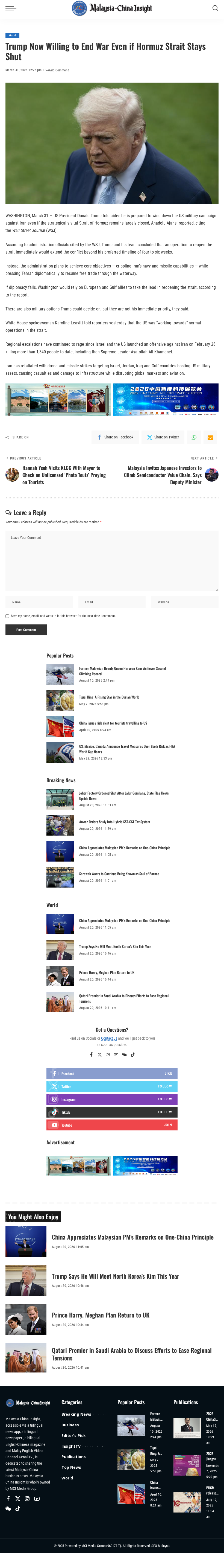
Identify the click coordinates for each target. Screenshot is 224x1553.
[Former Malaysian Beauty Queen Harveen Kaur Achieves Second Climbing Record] (60, 674)
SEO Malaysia (160, 1546)
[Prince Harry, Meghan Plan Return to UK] (60, 976)
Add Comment (59, 70)
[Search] (215, 8)
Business (70, 1424)
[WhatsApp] (194, 437)
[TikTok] (133, 1055)
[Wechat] (124, 1055)
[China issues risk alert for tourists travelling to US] (60, 726)
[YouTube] (116, 1055)
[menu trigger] (12, 8)
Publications (73, 1456)
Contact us (109, 1038)
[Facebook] (91, 1055)
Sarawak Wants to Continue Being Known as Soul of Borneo (119, 873)
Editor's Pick (73, 1435)
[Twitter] (100, 1055)
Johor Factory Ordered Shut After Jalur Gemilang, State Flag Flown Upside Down (124, 795)
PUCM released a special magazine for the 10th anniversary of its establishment (212, 1490)
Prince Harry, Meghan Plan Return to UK (106, 972)
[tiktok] (112, 1112)
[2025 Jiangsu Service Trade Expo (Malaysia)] (187, 1465)
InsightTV (71, 1446)
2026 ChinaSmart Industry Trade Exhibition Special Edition (212, 1416)
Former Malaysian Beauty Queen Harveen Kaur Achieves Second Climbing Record (122, 670)
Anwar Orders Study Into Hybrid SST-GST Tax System (114, 821)
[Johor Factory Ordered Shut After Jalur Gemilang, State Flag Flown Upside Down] (60, 799)
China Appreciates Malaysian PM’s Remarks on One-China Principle (124, 847)
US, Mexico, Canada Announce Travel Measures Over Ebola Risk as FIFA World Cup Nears (127, 748)
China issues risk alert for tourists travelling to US (113, 723)
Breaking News (76, 1414)
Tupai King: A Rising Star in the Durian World (109, 697)
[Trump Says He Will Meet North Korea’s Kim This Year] (60, 950)
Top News (71, 1467)
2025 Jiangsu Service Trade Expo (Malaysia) (213, 1456)
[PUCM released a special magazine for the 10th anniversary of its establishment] (187, 1502)
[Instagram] (108, 1055)
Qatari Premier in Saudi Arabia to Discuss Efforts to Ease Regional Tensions (124, 998)
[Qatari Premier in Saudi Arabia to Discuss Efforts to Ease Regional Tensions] (60, 1002)
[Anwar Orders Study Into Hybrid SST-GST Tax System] (60, 825)
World (12, 35)
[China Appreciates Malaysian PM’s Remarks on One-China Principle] (60, 851)
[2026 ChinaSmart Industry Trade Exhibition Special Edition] (187, 1428)
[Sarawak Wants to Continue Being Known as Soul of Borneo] (60, 877)
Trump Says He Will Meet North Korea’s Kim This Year (115, 946)
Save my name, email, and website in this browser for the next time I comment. (63, 616)
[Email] (210, 437)
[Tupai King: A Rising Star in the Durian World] (60, 700)
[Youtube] (112, 1124)
